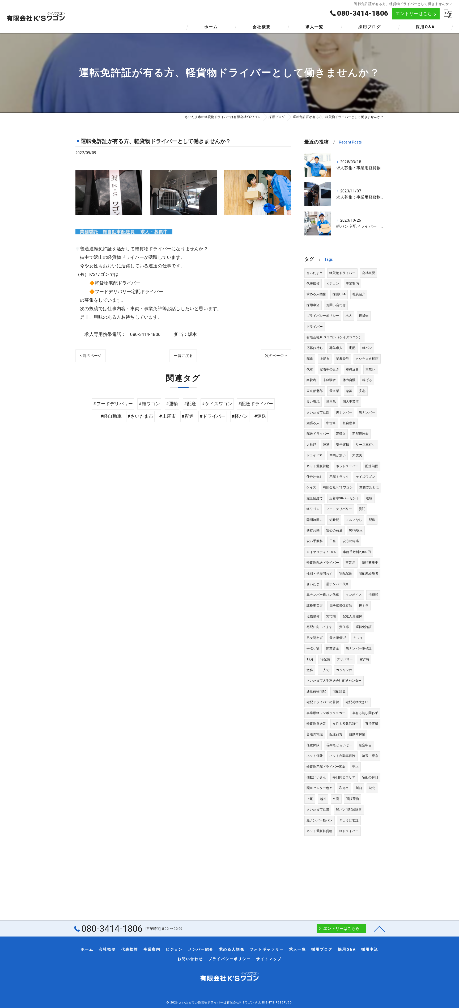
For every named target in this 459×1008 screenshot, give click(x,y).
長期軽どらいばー (339, 745)
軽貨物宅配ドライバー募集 (326, 767)
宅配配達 (345, 573)
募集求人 (335, 348)
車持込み (352, 369)
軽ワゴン (313, 509)
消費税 (373, 595)
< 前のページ (90, 355)
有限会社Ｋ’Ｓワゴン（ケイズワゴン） (334, 337)
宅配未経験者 (368, 573)
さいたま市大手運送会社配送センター (334, 680)
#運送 (260, 416)
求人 (349, 316)
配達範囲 (371, 466)
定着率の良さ (329, 369)
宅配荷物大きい (357, 702)
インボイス (354, 595)
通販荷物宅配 (316, 691)
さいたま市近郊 (318, 412)
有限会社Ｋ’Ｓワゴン (338, 487)
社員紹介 (359, 294)
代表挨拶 (313, 283)
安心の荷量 (334, 530)
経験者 (311, 380)
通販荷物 (352, 799)
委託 (362, 509)
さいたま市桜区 (367, 359)
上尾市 (325, 359)
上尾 (310, 799)
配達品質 (335, 734)
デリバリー (345, 659)
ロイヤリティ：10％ (321, 552)
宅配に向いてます (320, 627)
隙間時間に (315, 520)
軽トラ (364, 606)
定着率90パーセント (344, 498)
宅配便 (325, 659)
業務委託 (342, 359)
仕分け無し (315, 477)
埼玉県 (331, 401)
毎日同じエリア (344, 777)
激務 (310, 670)
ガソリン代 (344, 670)
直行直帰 (371, 724)
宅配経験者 (360, 434)
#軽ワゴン (149, 403)
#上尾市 (167, 416)
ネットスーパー (347, 466)
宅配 (352, 348)
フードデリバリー (339, 509)
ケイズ (311, 487)
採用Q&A (339, 294)
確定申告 (365, 745)
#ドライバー (213, 416)
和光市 (344, 788)
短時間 (334, 520)
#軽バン (240, 416)
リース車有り (365, 444)
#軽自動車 (111, 416)
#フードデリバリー (113, 403)
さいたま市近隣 (318, 809)
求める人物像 (316, 294)
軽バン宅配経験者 (349, 809)
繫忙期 (331, 616)
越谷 (323, 799)
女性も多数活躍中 (346, 724)
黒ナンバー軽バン (320, 820)
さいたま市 (315, 273)
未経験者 (329, 380)
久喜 (336, 799)
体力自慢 (349, 380)
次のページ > (276, 355)
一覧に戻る (183, 355)
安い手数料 (315, 541)
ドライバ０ (315, 455)
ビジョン (332, 283)
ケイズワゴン (365, 477)
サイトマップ (269, 959)
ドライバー (315, 326)
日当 (332, 541)
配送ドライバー (318, 434)
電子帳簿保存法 (340, 606)
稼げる (367, 380)
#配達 (188, 416)
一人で (325, 670)
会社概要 (368, 273)
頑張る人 (313, 423)
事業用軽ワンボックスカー (326, 713)
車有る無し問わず (365, 713)
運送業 (334, 391)
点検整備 (313, 616)
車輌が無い (337, 455)
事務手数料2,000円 (357, 552)
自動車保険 (357, 734)
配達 (310, 359)
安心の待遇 (351, 541)
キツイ (358, 638)
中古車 (331, 423)
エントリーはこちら (416, 13)
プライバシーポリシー (323, 316)
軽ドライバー (349, 831)
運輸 (369, 498)
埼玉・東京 (370, 756)
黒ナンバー (344, 412)
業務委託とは (369, 487)
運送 (326, 444)
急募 (349, 391)
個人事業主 (351, 401)
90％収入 (356, 530)
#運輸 (172, 403)
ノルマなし (354, 520)
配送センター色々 (320, 788)
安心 (362, 391)
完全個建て (315, 498)
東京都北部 (315, 391)
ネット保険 (315, 756)
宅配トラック (339, 477)
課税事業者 (315, 606)
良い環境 (313, 401)
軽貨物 (364, 316)
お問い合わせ (336, 305)
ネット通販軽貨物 (320, 831)
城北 (372, 788)
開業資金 (332, 648)
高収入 (341, 434)
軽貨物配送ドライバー (323, 562)
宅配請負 (339, 691)
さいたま (313, 584)
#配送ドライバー (255, 403)
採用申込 (313, 305)
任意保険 (313, 745)
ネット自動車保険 (342, 756)
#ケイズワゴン (217, 403)
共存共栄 (313, 530)
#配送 (190, 403)
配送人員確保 (352, 616)
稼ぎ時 (364, 659)
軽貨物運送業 (316, 724)
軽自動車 (349, 423)
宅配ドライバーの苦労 (323, 702)
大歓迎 (311, 444)
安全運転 (342, 444)
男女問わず (315, 638)
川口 (359, 788)
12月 (310, 659)
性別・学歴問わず (320, 573)
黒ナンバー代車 (337, 584)
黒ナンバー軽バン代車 (323, 595)
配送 (372, 520)
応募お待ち (315, 348)
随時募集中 (370, 562)
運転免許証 (364, 627)
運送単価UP (337, 638)
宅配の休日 (370, 777)
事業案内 (352, 283)
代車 (310, 369)
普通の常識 (315, 734)
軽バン (367, 348)
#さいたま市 (140, 416)
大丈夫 (357, 455)
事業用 (350, 562)
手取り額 (313, 648)
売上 (355, 767)
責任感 (344, 627)
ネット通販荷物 (318, 466)
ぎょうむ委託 (349, 820)
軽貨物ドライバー (342, 273)
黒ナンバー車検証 (359, 648)
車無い (370, 369)
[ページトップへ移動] (379, 928)
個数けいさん (316, 777)
